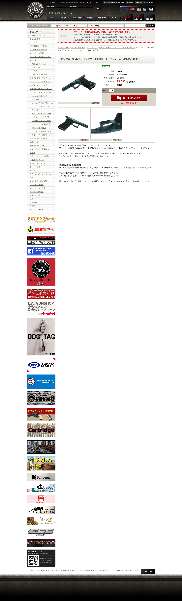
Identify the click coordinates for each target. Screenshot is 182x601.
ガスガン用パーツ (39, 67)
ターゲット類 (35, 167)
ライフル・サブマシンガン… (41, 89)
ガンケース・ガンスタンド (40, 163)
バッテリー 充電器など (38, 50)
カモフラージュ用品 (37, 188)
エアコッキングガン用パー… (43, 92)
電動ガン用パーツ (39, 64)
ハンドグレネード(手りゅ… (40, 57)
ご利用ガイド (44, 570)
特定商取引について (107, 570)
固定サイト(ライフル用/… (40, 138)
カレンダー (56, 570)
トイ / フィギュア (36, 195)
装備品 (32, 153)
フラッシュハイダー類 (40, 117)
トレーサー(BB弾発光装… (42, 124)
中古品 (32, 206)
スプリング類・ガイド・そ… (41, 78)
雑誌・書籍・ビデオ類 (38, 181)
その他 (32, 213)
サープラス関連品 (37, 192)
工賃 (31, 199)
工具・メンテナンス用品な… (41, 156)
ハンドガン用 (35, 71)
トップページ (32, 570)
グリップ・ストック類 (40, 106)
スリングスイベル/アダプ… (42, 131)
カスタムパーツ (36, 60)
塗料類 (32, 170)
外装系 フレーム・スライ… (40, 85)
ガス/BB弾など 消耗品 (38, 46)
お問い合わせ (76, 570)
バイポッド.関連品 (39, 128)
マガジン (33, 43)
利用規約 (120, 570)
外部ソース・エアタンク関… (43, 135)
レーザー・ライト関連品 (41, 121)
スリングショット (37, 185)
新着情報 (65, 570)
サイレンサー (37, 110)
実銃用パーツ (37, 99)
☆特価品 (33, 202)
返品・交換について (128, 103)
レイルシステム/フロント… (42, 103)
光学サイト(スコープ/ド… (40, 146)
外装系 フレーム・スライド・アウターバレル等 (117, 48)
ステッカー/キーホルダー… (40, 174)
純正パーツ (34, 142)
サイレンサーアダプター (41, 114)
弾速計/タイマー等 (37, 160)
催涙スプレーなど (37, 210)
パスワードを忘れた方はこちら (60, 13)
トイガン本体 (35, 39)
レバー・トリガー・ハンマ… (41, 74)
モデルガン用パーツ (39, 96)
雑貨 (31, 178)
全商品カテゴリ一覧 (37, 35)
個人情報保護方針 (90, 570)
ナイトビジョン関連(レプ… (40, 149)
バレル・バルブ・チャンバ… (41, 82)
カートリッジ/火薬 (37, 53)
